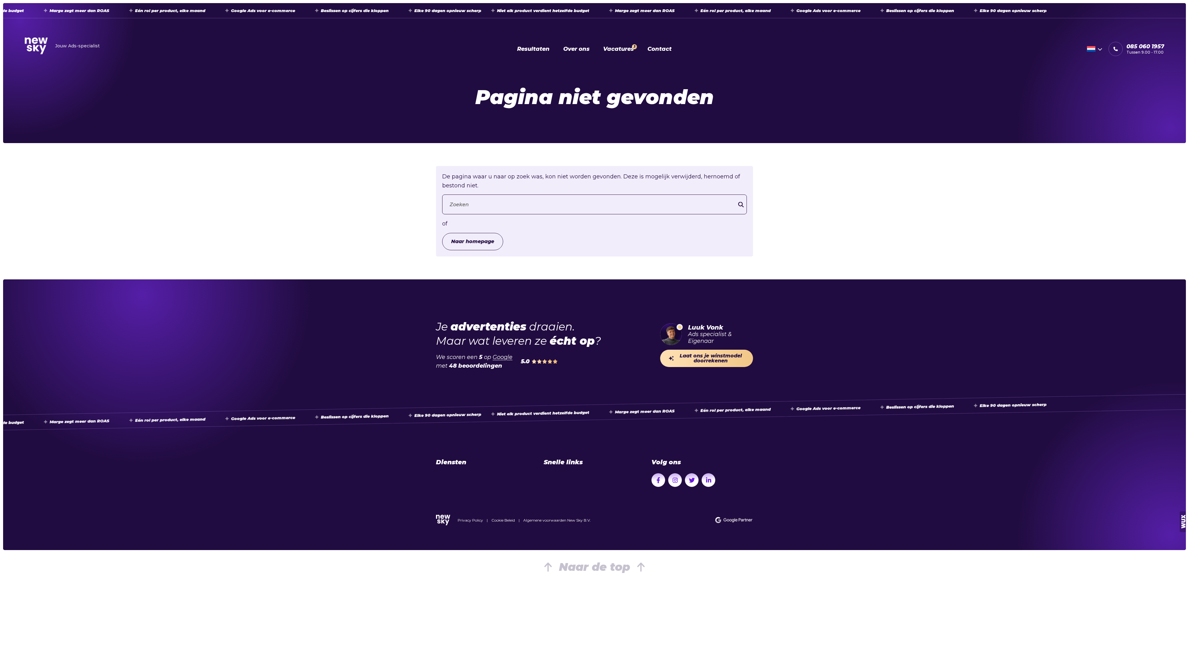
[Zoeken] (741, 204)
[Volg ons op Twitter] (692, 480)
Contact (659, 49)
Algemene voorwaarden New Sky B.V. (557, 520)
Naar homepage (472, 241)
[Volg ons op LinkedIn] (708, 480)
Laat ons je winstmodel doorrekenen (711, 358)
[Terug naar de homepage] (443, 520)
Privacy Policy (470, 520)
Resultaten (533, 49)
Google (502, 357)
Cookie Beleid (503, 520)
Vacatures (619, 48)
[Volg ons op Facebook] (658, 480)
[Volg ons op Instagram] (675, 480)
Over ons (576, 49)
